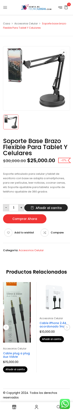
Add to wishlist (24, 232)
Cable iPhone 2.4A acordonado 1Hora (54, 324)
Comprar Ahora (24, 219)
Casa (6, 23)
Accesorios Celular (26, 23)
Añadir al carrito (49, 208)
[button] (66, 7)
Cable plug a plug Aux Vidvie (16, 355)
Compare (57, 232)
